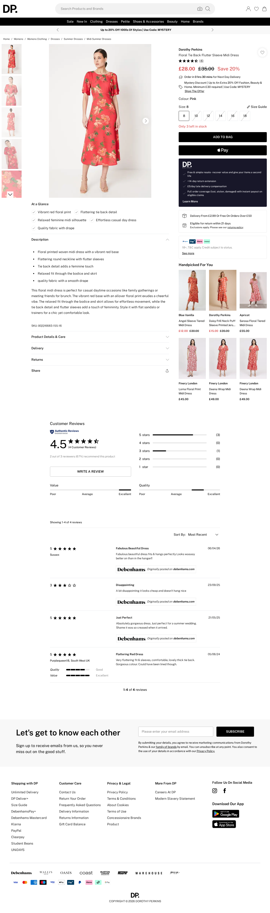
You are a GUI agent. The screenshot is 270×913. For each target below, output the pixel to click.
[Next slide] (212, 30)
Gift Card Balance (72, 824)
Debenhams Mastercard (29, 818)
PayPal (16, 831)
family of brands (166, 746)
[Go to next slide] (145, 121)
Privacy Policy (117, 792)
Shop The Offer (194, 91)
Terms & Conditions (121, 799)
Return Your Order (72, 799)
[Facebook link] (224, 790)
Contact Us (67, 792)
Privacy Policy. (206, 751)
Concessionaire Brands (124, 818)
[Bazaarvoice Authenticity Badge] (64, 432)
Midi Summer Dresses (99, 39)
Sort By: (180, 534)
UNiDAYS (18, 850)
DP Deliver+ (19, 799)
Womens (18, 39)
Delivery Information (74, 811)
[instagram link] (214, 790)
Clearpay (17, 837)
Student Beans (22, 843)
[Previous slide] (57, 30)
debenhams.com (183, 569)
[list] (100, 121)
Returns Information (74, 818)
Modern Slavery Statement (175, 799)
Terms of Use (116, 811)
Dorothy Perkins (190, 49)
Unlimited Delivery (24, 792)
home (6, 39)
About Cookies (118, 805)
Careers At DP (165, 792)
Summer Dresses (73, 39)
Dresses (55, 39)
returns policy (235, 227)
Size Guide (19, 805)
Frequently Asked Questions (80, 805)
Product (113, 824)
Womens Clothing (37, 39)
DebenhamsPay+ (23, 811)
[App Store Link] (225, 819)
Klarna (16, 824)
